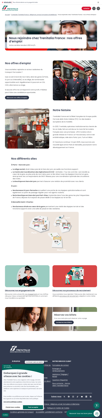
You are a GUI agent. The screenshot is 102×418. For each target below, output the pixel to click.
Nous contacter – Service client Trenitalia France (61, 384)
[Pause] (98, 2)
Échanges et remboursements (58, 370)
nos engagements (31, 294)
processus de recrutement (69, 296)
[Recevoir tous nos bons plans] (96, 414)
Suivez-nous (56, 396)
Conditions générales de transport (22, 412)
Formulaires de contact (60, 365)
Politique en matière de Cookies (58, 408)
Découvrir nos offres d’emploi (17, 97)
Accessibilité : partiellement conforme (49, 412)
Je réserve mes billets (64, 322)
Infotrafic (7, 2)
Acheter (86, 8)
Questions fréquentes (60, 380)
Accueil (7, 15)
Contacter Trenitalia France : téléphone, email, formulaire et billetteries (34, 15)
